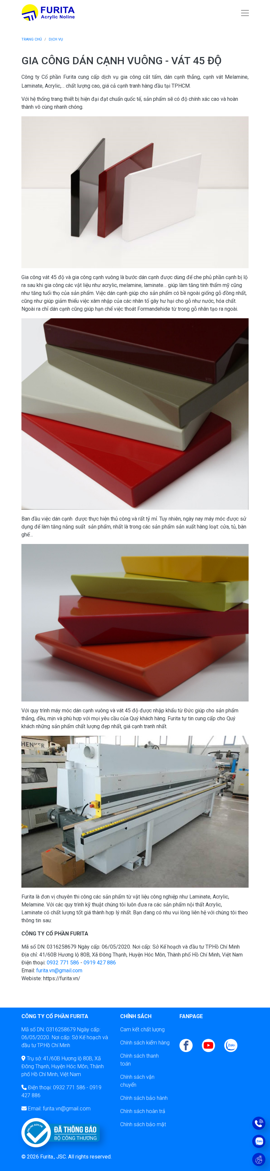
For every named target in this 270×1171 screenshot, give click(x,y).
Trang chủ (31, 39)
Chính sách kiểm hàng (145, 1043)
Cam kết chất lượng (142, 1029)
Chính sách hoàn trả (142, 1111)
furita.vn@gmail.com (59, 970)
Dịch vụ (56, 39)
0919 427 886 (100, 962)
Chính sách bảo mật (143, 1124)
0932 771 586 (63, 962)
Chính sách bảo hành (144, 1098)
